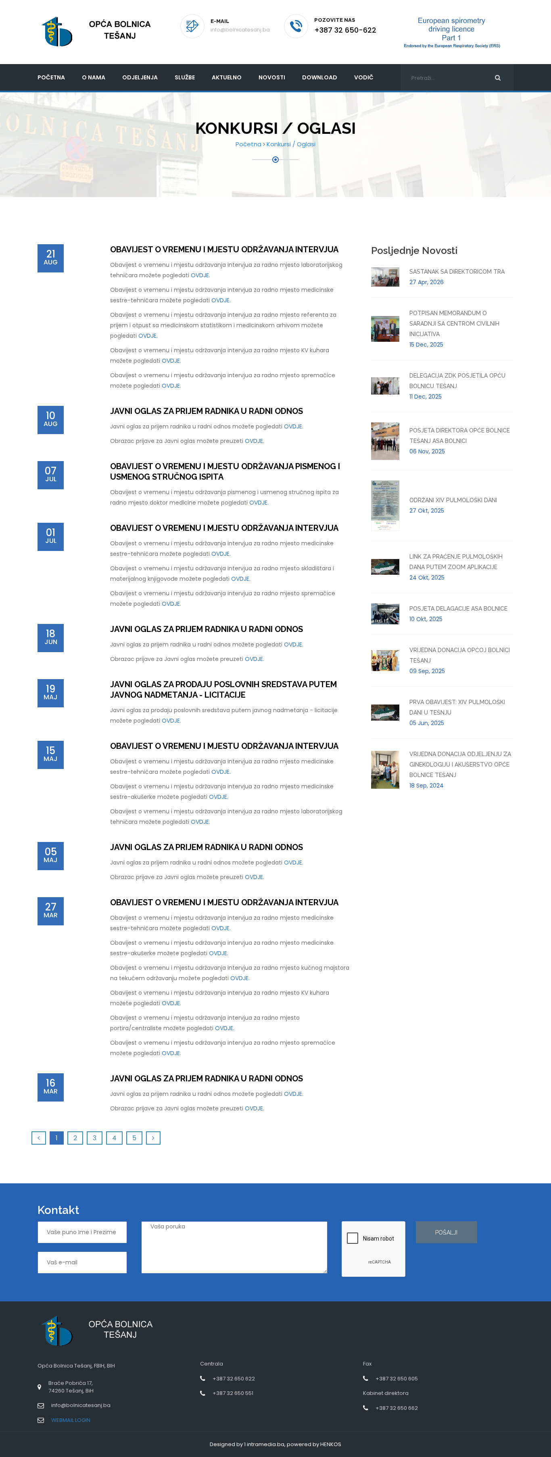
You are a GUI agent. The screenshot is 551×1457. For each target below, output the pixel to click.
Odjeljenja (140, 77)
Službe (185, 77)
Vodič (364, 77)
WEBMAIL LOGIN (70, 1420)
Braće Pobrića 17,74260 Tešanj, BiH (71, 1387)
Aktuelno (227, 77)
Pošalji (446, 1232)
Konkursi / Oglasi (291, 144)
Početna (248, 144)
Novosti (272, 77)
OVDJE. (200, 275)
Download (319, 77)
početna (51, 77)
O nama (93, 77)
